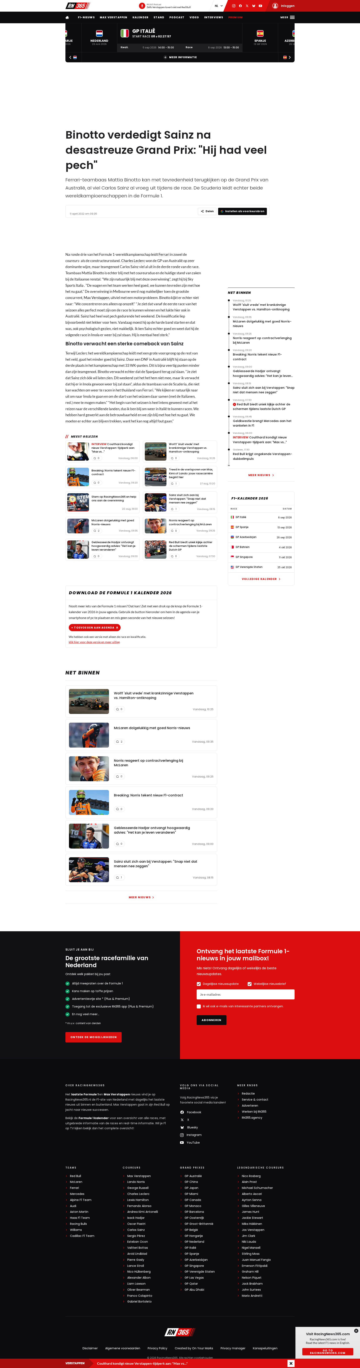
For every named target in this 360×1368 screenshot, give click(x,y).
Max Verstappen (114, 17)
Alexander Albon (139, 1277)
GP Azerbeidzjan (196, 1260)
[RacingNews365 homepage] (67, 17)
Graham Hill (250, 1271)
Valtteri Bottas (137, 1248)
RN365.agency (252, 1117)
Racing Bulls (78, 1224)
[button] (99, 37)
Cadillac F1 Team (82, 1236)
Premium (235, 17)
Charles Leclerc (133, 260)
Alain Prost (249, 1182)
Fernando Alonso (139, 1206)
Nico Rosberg (251, 1176)
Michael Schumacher (257, 1188)
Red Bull (75, 1176)
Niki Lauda (249, 1242)
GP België (191, 1230)
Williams (76, 1230)
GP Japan (191, 1188)
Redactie (248, 1093)
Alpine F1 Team (80, 1200)
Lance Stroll (135, 1266)
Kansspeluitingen (265, 1348)
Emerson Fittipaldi (255, 1266)
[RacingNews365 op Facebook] (240, 5)
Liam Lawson (136, 1284)
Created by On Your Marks (194, 1348)
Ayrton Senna (251, 1200)
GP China (191, 1182)
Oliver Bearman (138, 1290)
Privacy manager (233, 1348)
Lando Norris (136, 1182)
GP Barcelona (194, 1212)
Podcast (176, 17)
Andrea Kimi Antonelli (142, 1212)
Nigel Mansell (251, 1248)
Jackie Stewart (252, 1218)
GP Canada (193, 1200)
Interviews (213, 17)
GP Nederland (194, 1242)
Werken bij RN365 (254, 1111)
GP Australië (193, 1176)
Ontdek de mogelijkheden (93, 1037)
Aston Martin (79, 1212)
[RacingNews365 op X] (247, 5)
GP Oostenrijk (194, 1218)
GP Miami (191, 1194)
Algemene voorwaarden (122, 1348)
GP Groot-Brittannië (199, 1224)
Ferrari (164, 254)
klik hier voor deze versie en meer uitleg (94, 642)
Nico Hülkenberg (139, 1271)
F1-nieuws (86, 17)
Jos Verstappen (253, 1230)
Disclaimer (90, 1348)
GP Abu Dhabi (194, 1290)
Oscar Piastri (136, 1224)
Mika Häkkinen (252, 1224)
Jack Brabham (252, 1284)
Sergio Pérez (136, 1236)
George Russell (138, 1188)
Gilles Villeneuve (253, 1206)
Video (194, 17)
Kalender (140, 17)
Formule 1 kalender (94, 1118)
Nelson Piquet (251, 1277)
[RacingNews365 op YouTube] (260, 5)
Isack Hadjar (136, 1218)
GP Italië (190, 1248)
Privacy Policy (157, 1348)
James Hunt (250, 1212)
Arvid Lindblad (137, 1254)
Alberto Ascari (252, 1194)
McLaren (76, 1182)
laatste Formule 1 (85, 1094)
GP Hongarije (194, 1236)
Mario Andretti (252, 1296)
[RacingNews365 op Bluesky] (253, 5)
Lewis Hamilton (138, 1200)
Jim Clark (248, 1236)
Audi (73, 1206)
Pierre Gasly (135, 1260)
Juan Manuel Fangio (256, 1260)
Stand (159, 17)
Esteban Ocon (137, 1242)
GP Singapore (194, 1266)
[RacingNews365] (77, 5)
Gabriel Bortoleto (139, 1301)
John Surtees (251, 1290)
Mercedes (77, 1194)
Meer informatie (183, 57)
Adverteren (250, 1105)
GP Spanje (192, 1254)
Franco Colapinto (139, 1296)
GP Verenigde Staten (200, 1271)
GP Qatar (191, 1284)
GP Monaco (193, 1206)
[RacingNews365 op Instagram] (233, 5)
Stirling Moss (251, 1254)
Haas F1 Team (80, 1218)
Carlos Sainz (136, 1230)
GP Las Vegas (194, 1277)
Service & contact (255, 1099)
